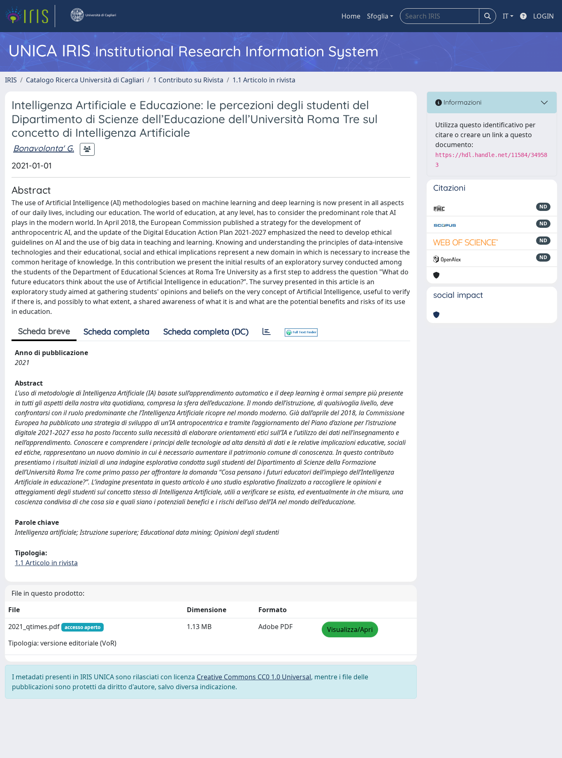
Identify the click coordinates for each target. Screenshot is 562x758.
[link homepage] (30, 16)
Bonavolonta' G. (43, 148)
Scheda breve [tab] (44, 331)
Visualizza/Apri (350, 629)
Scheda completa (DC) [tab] (205, 331)
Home (350, 16)
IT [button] (506, 16)
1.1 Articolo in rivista (263, 79)
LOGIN (543, 16)
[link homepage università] (93, 16)
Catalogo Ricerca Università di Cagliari (85, 79)
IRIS (11, 79)
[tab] (266, 331)
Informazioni (461, 102)
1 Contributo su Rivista (188, 79)
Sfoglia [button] (377, 16)
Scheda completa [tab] (116, 331)
